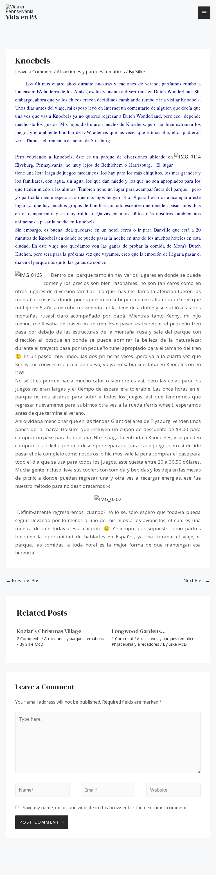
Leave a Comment (34, 72)
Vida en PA (21, 17)
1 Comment (122, 638)
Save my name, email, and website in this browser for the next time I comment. (105, 807)
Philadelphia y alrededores (135, 644)
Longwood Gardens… (139, 631)
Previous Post (23, 580)
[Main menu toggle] (204, 12)
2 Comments (28, 638)
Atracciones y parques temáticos (91, 72)
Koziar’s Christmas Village (49, 631)
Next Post (196, 580)
